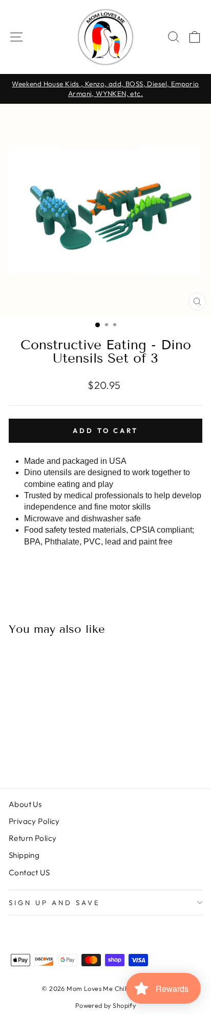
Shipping (24, 855)
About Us (25, 804)
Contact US (29, 872)
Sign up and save (54, 902)
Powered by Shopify (105, 1005)
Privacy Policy (34, 821)
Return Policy (32, 838)
